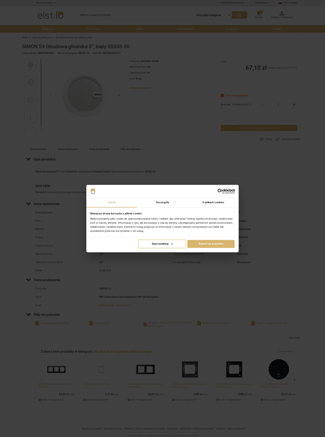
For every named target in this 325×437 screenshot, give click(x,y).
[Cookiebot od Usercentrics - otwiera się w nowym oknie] (220, 191)
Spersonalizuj (160, 243)
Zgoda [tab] (112, 202)
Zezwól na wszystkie (211, 243)
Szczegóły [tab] (162, 202)
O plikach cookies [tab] (213, 202)
